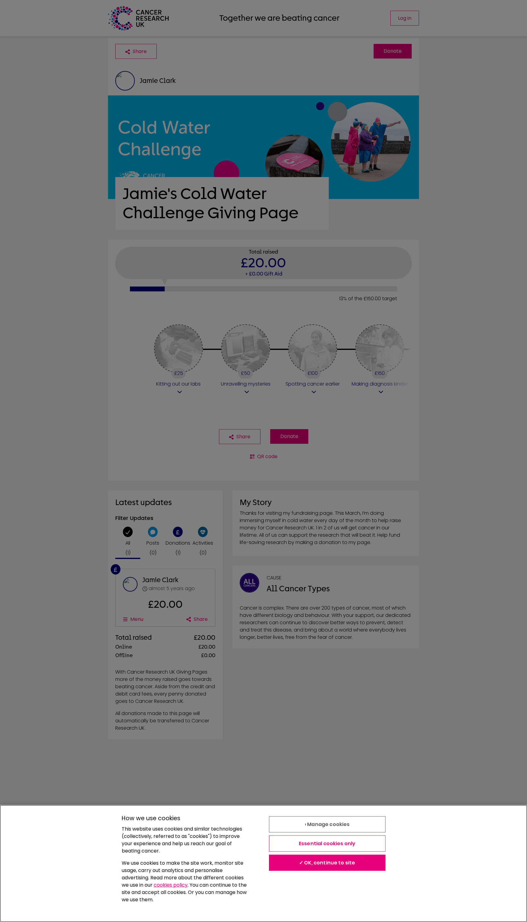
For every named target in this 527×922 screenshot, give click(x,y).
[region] (263, 863)
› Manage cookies (327, 824)
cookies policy (171, 884)
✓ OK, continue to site (327, 862)
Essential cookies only (327, 843)
